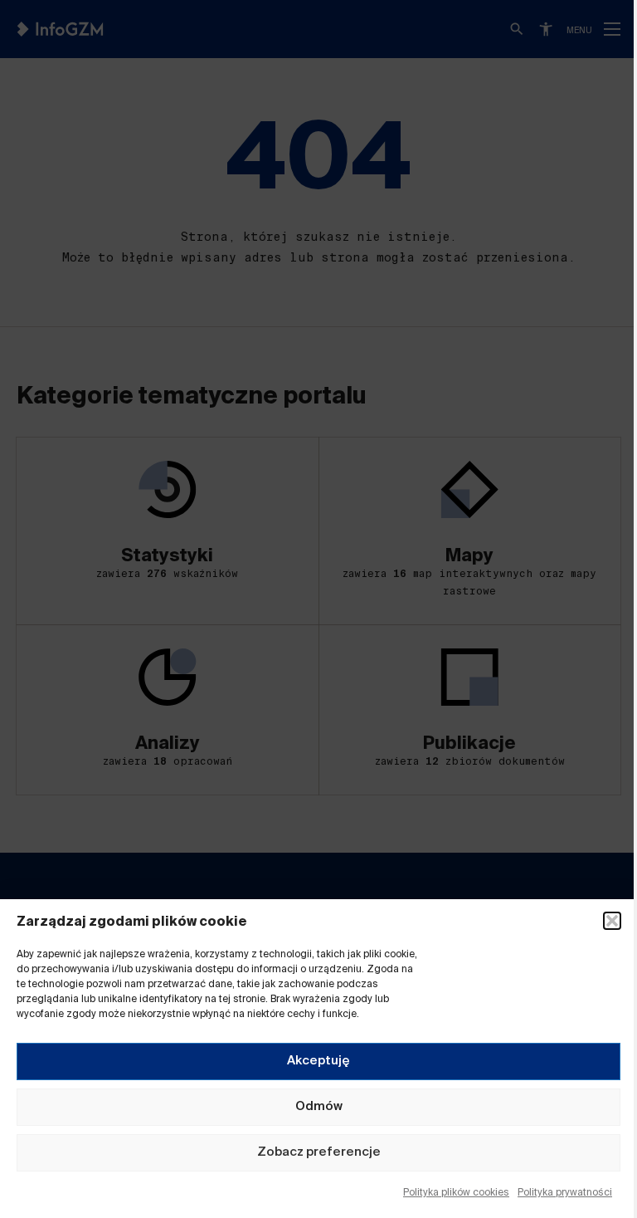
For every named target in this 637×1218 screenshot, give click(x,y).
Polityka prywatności (565, 1193)
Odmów (319, 1106)
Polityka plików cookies (456, 1193)
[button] (612, 920)
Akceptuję (318, 1060)
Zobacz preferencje (319, 1152)
